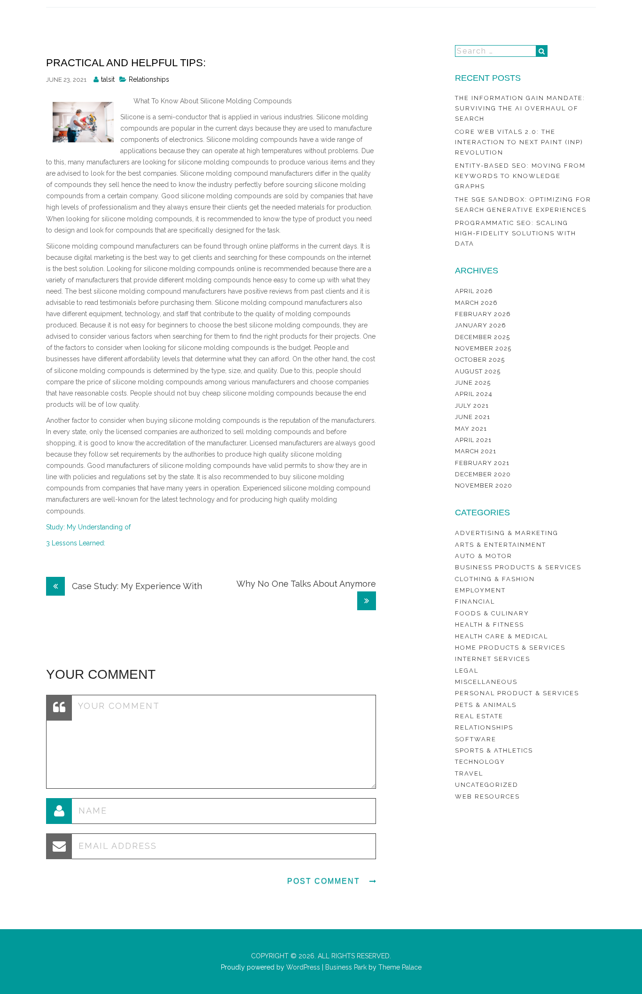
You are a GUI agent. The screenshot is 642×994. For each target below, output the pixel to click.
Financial (475, 601)
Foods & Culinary (492, 613)
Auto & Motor (483, 555)
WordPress (302, 967)
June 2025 (473, 382)
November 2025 (483, 348)
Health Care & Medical (501, 636)
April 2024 (474, 393)
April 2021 (473, 439)
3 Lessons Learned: (75, 543)
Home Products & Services (510, 647)
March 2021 (475, 451)
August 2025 (478, 371)
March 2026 (476, 302)
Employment (480, 590)
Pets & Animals (486, 704)
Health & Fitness (489, 624)
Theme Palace (400, 967)
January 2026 (480, 325)
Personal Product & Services (517, 693)
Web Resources (487, 796)
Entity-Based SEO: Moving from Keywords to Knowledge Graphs (520, 176)
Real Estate (479, 716)
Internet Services (492, 658)
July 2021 (472, 405)
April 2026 (474, 291)
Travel (469, 773)
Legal (466, 670)
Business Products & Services (518, 567)
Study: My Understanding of (88, 527)
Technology (480, 761)
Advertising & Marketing (506, 532)
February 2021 (482, 462)
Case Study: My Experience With (136, 586)
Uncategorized (486, 784)
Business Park (346, 967)
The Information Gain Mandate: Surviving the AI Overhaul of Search (520, 108)
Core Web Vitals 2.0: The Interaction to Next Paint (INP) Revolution (519, 142)
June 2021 (472, 416)
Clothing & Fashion (495, 578)
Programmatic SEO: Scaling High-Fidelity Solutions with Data (515, 233)
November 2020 (483, 485)
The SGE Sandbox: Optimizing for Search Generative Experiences (523, 204)
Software (475, 739)
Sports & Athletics (494, 750)
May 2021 (471, 428)
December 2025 (482, 337)
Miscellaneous (486, 681)
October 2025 (480, 359)
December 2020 (483, 474)
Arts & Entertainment (500, 544)
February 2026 (483, 314)
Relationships (149, 79)
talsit (108, 79)
